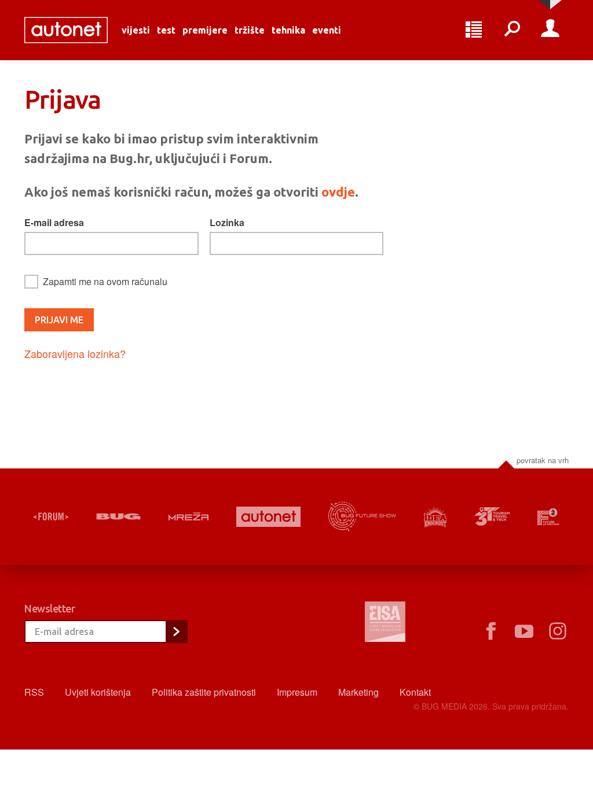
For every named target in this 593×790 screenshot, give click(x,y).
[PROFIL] (550, 30)
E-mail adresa (54, 222)
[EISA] (385, 623)
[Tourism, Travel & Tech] (492, 516)
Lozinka (227, 222)
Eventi (326, 30)
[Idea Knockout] (435, 516)
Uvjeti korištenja (98, 692)
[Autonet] (268, 516)
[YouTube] (524, 631)
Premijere (205, 30)
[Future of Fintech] (548, 516)
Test (166, 30)
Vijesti (136, 30)
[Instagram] (558, 631)
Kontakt (415, 692)
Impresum (297, 692)
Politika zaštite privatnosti (204, 692)
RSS (34, 692)
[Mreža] (188, 516)
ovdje (338, 191)
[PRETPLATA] (176, 631)
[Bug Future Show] (362, 517)
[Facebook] (490, 631)
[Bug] (118, 516)
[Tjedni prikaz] (473, 30)
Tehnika (288, 30)
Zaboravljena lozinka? (75, 353)
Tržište (250, 30)
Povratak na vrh (543, 460)
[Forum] (51, 516)
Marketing (358, 692)
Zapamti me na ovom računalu (105, 281)
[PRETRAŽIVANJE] (511, 30)
